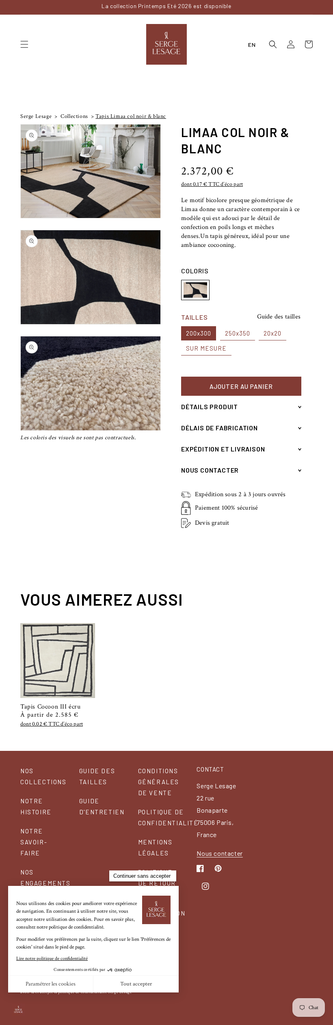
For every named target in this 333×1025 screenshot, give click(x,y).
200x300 (198, 333)
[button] (24, 44)
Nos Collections (43, 776)
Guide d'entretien (102, 806)
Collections (73, 116)
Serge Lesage (36, 116)
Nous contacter (219, 853)
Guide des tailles (279, 316)
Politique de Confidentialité (168, 817)
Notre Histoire (36, 806)
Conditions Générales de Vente (158, 781)
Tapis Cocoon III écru (50, 707)
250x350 (237, 333)
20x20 (272, 333)
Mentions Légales (155, 847)
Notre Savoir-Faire (33, 842)
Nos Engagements (45, 877)
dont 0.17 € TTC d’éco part (212, 184)
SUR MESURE (206, 348)
